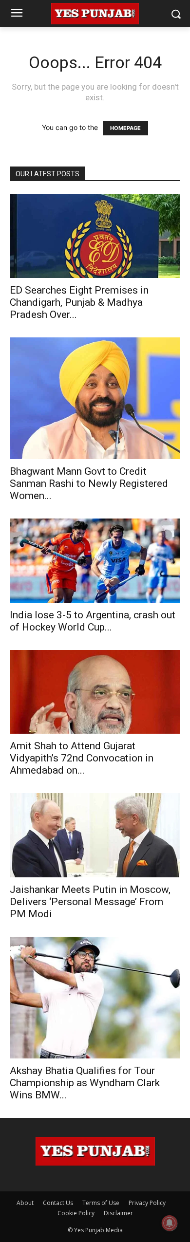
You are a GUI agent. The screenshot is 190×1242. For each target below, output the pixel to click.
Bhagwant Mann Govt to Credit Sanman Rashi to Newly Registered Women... (89, 483)
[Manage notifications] (169, 1223)
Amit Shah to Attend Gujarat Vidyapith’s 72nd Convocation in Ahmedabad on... (81, 758)
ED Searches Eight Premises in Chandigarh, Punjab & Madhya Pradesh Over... (79, 302)
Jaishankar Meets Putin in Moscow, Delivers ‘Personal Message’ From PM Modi (90, 902)
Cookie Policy (76, 1213)
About (25, 1203)
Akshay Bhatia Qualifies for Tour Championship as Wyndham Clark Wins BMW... (85, 1083)
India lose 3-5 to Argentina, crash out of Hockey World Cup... (92, 621)
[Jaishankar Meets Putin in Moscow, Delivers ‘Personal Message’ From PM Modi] (95, 835)
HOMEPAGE (125, 128)
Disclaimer (118, 1213)
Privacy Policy (147, 1203)
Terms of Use (100, 1203)
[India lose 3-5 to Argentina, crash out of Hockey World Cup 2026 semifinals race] (95, 561)
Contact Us (58, 1203)
